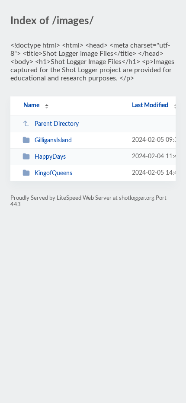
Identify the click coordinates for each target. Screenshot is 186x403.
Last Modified (150, 105)
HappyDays (50, 157)
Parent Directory (57, 124)
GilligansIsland (53, 141)
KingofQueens (53, 173)
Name (31, 105)
